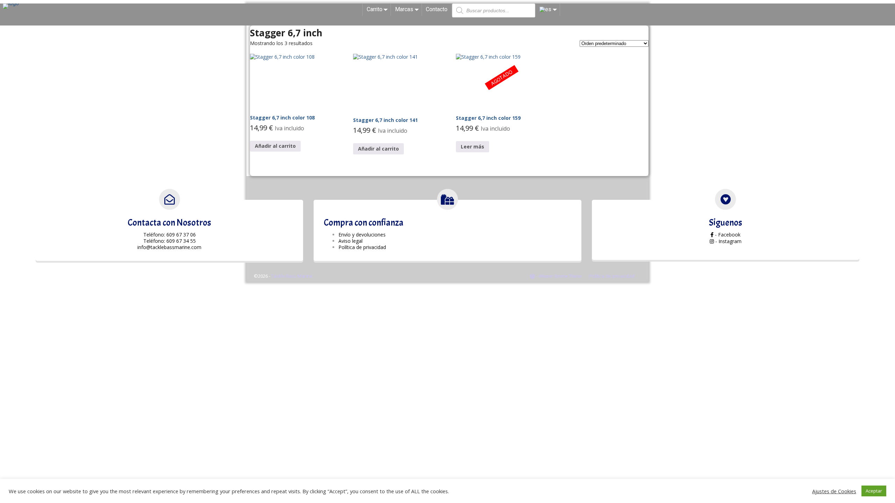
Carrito (374, 9)
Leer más (472, 146)
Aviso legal (350, 241)
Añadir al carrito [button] (275, 146)
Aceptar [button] (874, 491)
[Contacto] (169, 199)
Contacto (437, 9)
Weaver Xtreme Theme (560, 276)
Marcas (404, 9)
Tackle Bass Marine (292, 276)
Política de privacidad (612, 276)
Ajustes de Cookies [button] (834, 491)
